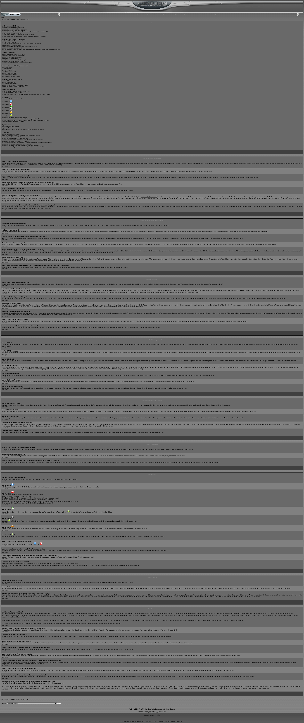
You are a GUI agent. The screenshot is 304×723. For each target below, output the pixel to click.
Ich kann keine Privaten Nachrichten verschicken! (16, 91)
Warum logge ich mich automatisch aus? (13, 30)
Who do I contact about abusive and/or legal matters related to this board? (23, 129)
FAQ (145, 14)
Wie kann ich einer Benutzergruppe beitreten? (15, 85)
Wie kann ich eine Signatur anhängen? (13, 57)
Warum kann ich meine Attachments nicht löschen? (16, 144)
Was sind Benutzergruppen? (10, 83)
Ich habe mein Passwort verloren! (11, 33)
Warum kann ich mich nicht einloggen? (13, 27)
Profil (186, 14)
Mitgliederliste (158, 14)
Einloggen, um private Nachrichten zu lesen (202, 14)
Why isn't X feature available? (10, 128)
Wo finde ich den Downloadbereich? (12, 99)
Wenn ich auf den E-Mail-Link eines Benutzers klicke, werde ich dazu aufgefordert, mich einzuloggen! (31, 49)
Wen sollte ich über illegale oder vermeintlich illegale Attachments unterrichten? (24, 147)
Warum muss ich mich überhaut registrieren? (14, 29)
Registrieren (179, 14)
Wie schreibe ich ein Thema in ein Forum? (14, 54)
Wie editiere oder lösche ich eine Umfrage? (14, 60)
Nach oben (5, 166)
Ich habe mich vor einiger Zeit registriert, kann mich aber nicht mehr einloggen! (24, 36)
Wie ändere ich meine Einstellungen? (12, 41)
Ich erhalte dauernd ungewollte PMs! (12, 92)
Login (218, 14)
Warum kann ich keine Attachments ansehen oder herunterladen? (20, 145)
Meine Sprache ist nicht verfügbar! (11, 45)
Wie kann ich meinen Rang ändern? (12, 48)
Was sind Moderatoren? (8, 82)
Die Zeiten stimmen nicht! (9, 42)
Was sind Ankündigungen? (9, 73)
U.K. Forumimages (155, 714)
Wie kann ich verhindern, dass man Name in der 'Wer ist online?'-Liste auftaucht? (25, 32)
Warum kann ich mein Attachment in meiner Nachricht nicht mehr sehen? (22, 139)
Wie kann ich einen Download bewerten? (13, 121)
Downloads (74, 479)
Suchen (151, 14)
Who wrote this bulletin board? (10, 126)
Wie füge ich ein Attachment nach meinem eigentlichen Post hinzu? (21, 135)
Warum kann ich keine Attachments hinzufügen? (15, 141)
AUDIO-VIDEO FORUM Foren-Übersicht (13, 19)
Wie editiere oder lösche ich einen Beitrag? (14, 55)
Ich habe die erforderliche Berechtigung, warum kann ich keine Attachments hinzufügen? (27, 142)
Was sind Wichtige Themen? (10, 74)
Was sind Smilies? (7, 70)
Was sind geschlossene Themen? (11, 76)
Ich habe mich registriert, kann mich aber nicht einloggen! (18, 34)
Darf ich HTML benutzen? (9, 69)
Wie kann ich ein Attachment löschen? (12, 137)
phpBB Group (54, 582)
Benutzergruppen (169, 14)
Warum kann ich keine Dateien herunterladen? (15, 117)
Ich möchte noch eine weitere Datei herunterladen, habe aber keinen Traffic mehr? (25, 120)
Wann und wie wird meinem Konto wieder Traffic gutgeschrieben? (20, 119)
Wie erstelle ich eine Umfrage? (10, 58)
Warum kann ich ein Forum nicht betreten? (14, 61)
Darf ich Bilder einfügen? (9, 71)
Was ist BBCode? (7, 67)
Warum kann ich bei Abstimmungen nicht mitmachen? (17, 62)
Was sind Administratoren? (9, 81)
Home (140, 14)
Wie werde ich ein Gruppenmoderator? (13, 86)
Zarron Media (155, 712)
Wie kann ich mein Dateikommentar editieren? (15, 138)
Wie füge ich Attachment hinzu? (10, 134)
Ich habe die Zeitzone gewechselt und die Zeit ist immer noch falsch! (21, 43)
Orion (145, 711)
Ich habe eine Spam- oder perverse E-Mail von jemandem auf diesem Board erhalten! (26, 94)
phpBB (153, 711)
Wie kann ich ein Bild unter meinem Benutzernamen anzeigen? (19, 46)
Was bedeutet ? (7, 101)
